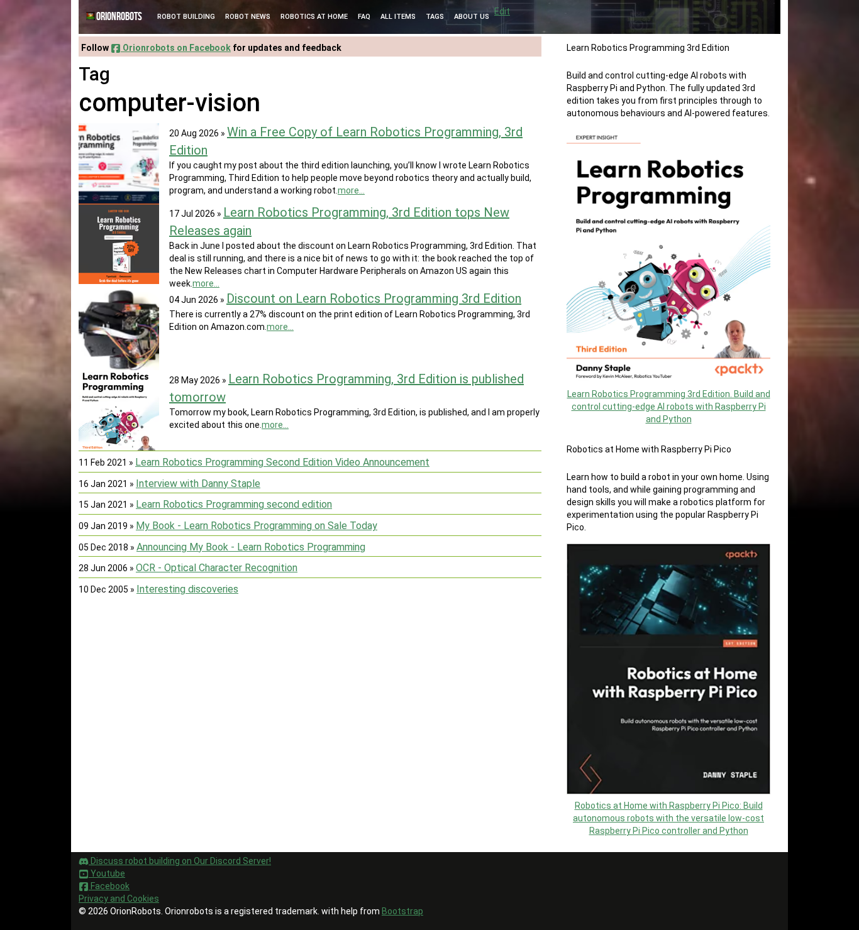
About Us (471, 17)
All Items (398, 17)
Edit (502, 11)
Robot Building (186, 17)
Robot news (247, 17)
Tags (435, 17)
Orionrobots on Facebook (176, 48)
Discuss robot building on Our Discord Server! (180, 861)
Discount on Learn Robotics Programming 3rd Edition (373, 298)
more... (351, 190)
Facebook (109, 886)
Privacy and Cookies (119, 899)
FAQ (364, 17)
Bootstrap (402, 911)
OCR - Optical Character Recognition (216, 568)
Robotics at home (314, 17)
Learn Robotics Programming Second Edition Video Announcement (282, 462)
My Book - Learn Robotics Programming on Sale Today (256, 526)
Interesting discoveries (187, 589)
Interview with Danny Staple (198, 484)
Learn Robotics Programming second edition (234, 504)
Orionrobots (119, 16)
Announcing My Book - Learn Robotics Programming (250, 547)
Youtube (107, 873)
